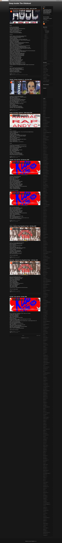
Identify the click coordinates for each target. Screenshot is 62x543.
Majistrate (44, 392)
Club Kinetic (45, 157)
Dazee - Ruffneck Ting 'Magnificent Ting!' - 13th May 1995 (23, 226)
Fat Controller (45, 294)
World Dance (45, 533)
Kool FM (44, 374)
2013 (45, 54)
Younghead (44, 535)
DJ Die (44, 207)
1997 (44, 108)
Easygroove (45, 266)
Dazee (44, 182)
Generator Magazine (46, 321)
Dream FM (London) (46, 257)
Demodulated (45, 65)
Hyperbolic (44, 340)
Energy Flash (45, 68)
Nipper (44, 408)
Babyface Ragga (45, 136)
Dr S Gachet (45, 256)
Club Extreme (45, 154)
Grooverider (45, 328)
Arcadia (44, 129)
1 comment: (18, 73)
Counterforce (45, 164)
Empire (44, 275)
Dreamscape (45, 260)
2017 (45, 49)
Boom (44, 141)
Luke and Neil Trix (45, 386)
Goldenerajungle (45, 69)
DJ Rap (17, 157)
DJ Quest (44, 226)
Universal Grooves (46, 517)
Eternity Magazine (45, 284)
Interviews (44, 350)
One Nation (44, 414)
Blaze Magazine (45, 139)
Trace (44, 511)
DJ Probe (44, 225)
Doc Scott (44, 247)
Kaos (44, 365)
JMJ (43, 353)
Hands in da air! (45, 71)
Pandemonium (45, 418)
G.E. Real (44, 315)
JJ (44, 8)
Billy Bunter (44, 138)
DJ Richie (44, 229)
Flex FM (44, 297)
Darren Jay (44, 179)
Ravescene (44, 455)
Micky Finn (23, 74)
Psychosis (44, 439)
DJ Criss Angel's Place (46, 63)
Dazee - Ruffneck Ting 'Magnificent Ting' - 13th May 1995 (22, 241)
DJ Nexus (44, 222)
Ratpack (44, 451)
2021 (45, 44)
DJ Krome (44, 216)
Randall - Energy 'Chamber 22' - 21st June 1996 (21, 79)
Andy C (14, 157)
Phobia (44, 427)
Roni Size (14, 291)
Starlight (44, 477)
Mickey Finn (20, 74)
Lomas (44, 381)
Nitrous (44, 409)
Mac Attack (44, 389)
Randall (27, 74)
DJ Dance (44, 203)
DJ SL (44, 235)
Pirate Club (44, 433)
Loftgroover (45, 380)
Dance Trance (45, 173)
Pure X (44, 442)
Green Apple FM (45, 327)
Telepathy (44, 498)
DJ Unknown (45, 244)
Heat (44, 334)
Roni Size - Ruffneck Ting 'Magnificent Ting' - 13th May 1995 (22, 275)
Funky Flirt (44, 306)
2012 (45, 55)
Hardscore (44, 72)
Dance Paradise (45, 170)
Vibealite (44, 520)
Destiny (44, 188)
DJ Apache (44, 195)
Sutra (44, 489)
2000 (44, 113)
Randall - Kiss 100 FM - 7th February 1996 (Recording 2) (21, 205)
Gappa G (44, 318)
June (46, 34)
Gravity (44, 325)
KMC (44, 371)
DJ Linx (44, 219)
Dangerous (44, 175)
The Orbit (44, 501)
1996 (12, 110)
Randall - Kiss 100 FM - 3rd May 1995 (18, 296)
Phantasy (44, 424)
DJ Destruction (45, 206)
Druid (44, 262)
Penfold (44, 421)
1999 (44, 111)
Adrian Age (44, 120)
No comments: (18, 109)
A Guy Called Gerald (46, 117)
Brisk (44, 144)
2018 (45, 48)
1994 (12, 74)
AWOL (14, 74)
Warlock (44, 529)
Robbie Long (45, 464)
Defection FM (45, 185)
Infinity (44, 346)
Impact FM (44, 343)
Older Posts (38, 335)
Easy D (44, 265)
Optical (44, 415)
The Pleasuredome (46, 502)
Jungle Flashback (45, 74)
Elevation (44, 271)
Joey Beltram (45, 355)
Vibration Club (45, 523)
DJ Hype (44, 210)
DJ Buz (44, 198)
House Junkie (45, 337)
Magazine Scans (45, 390)
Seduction (44, 471)
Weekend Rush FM (46, 532)
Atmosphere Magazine (46, 132)
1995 (12, 157)
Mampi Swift (45, 393)
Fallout (44, 291)
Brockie (44, 145)
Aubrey (44, 133)
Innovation (44, 349)
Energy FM (44, 278)
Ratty (44, 452)
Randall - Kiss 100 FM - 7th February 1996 (19, 159)
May (45, 35)
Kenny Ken (16, 74)
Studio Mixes (45, 486)
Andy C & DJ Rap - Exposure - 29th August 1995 (21, 112)
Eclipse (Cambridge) (46, 268)
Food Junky (45, 300)
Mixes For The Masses (46, 75)
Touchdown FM (45, 510)
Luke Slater (44, 387)
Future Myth (45, 312)
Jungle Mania (45, 358)
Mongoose (44, 402)
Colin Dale (44, 160)
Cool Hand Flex (45, 163)
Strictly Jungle (45, 482)
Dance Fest (45, 169)
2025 (45, 39)
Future (44, 309)
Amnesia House (45, 126)
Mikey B (44, 399)
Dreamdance (45, 259)
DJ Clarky (44, 200)
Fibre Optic (44, 296)
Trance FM (44, 513)
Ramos (44, 448)
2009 (45, 59)
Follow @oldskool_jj (46, 20)
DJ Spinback (45, 237)
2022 (45, 43)
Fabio (44, 288)
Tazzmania (44, 495)
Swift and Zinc (45, 492)
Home (23, 335)
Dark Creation (45, 176)
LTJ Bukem (44, 384)
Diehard (44, 191)
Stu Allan (44, 483)
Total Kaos (44, 508)
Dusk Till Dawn (45, 263)
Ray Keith (44, 458)
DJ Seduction (45, 234)
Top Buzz (44, 507)
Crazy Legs (44, 166)
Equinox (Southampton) (46, 281)
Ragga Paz (44, 446)
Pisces (44, 436)
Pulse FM (44, 440)
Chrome (44, 151)
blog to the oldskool (46, 81)
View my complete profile (46, 14)
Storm (44, 480)
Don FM (44, 250)
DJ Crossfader (45, 201)
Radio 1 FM (45, 445)
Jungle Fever (45, 356)
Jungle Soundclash (46, 362)
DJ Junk (44, 213)
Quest (44, 443)
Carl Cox (44, 148)
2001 (44, 114)
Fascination (45, 293)
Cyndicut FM (45, 167)
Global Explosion (45, 324)
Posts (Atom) (27, 337)
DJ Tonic (44, 241)
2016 (45, 50)
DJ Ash (44, 197)
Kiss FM (14, 221)
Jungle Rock (45, 361)
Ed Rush (44, 269)
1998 (44, 110)
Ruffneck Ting (18, 291)
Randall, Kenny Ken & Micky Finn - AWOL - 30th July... (47, 31)
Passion (44, 420)
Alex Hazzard (45, 123)
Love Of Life (45, 383)
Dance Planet (45, 172)
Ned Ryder (44, 405)
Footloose (44, 303)
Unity (44, 514)
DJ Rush (44, 232)
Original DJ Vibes (45, 417)
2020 (45, 45)
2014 (45, 53)
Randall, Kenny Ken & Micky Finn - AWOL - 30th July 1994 (23, 8)
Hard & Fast (45, 331)
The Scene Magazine (46, 504)
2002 (44, 116)
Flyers (44, 299)
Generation (44, 319)
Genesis (44, 322)
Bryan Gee (44, 147)
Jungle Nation (45, 359)
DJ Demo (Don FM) (46, 204)
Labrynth (44, 377)
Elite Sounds (45, 272)
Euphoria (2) (45, 287)
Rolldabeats (45, 78)
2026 (45, 28)
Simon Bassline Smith (46, 473)
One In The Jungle (46, 412)
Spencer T (44, 476)
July (45, 29)
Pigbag (44, 430)
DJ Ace (44, 194)
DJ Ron (44, 231)
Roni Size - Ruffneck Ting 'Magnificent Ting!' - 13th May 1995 (24, 260)
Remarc (44, 461)
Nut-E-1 (44, 411)
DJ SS (44, 238)
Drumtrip (44, 66)
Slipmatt (44, 474)
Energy (14, 110)
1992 (44, 101)
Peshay (44, 423)
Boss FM (44, 142)
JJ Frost (44, 352)
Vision (44, 526)
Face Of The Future (46, 290)
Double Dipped (45, 253)
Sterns (44, 479)
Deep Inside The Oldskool (12, 205)
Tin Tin (44, 505)
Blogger (35, 541)
